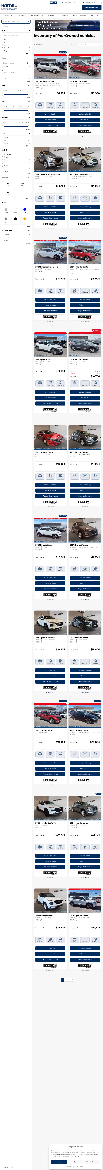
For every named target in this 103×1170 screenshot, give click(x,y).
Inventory (9, 15)
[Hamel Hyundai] (9, 7)
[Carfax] (50, 131)
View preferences (92, 1162)
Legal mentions (50, 136)
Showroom (22, 15)
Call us (78, 2)
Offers (51, 15)
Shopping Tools (37, 15)
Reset (28, 54)
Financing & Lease (79, 15)
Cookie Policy (71, 1166)
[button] (35, 66)
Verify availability (50, 114)
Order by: (74, 44)
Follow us (67, 2)
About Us (94, 15)
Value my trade (50, 120)
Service (65, 15)
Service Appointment (92, 7)
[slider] (3, 95)
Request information (50, 125)
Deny (75, 1162)
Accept (59, 1162)
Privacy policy (79, 1166)
